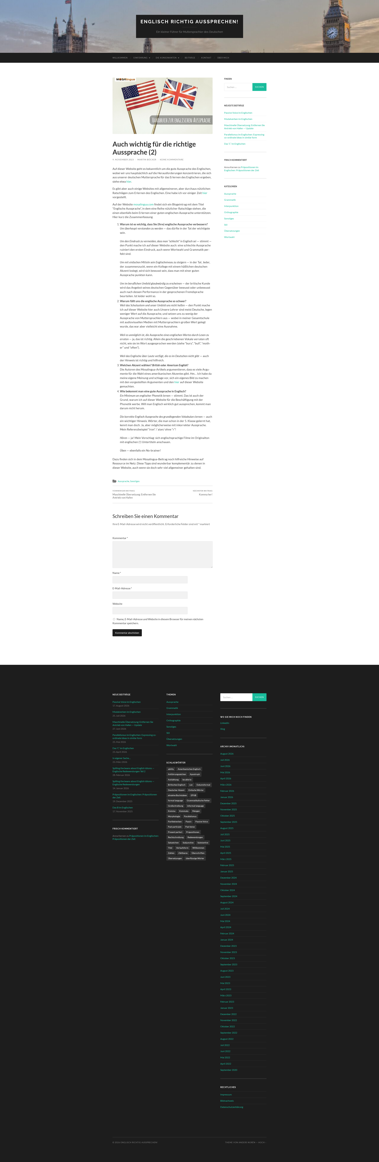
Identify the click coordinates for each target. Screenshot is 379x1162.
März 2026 (225, 784)
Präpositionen (192, 832)
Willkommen (120, 58)
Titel (170, 848)
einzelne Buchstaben (177, 795)
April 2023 (225, 989)
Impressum (226, 1094)
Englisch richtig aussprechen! (189, 21)
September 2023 (228, 964)
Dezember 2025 (228, 803)
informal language (195, 806)
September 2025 (228, 821)
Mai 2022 (225, 1057)
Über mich (223, 58)
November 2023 (228, 952)
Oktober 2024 (227, 890)
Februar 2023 (227, 1001)
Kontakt (206, 58)
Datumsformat (203, 784)
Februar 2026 (227, 790)
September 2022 (228, 1032)
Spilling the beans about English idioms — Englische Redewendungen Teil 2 (133, 770)
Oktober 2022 (227, 1026)
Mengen (196, 811)
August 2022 (226, 1038)
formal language (175, 800)
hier (128, 181)
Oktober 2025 (227, 815)
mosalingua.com (143, 204)
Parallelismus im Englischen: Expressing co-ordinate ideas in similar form (244, 136)
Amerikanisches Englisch (189, 769)
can (191, 784)
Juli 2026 (225, 759)
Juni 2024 (225, 914)
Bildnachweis (227, 1100)
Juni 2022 (225, 1051)
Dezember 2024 (228, 877)
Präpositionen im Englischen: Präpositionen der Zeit (241, 169)
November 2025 (228, 809)
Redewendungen (195, 837)
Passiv (188, 821)
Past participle (174, 826)
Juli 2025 (225, 834)
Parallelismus (190, 816)
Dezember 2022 (228, 1014)
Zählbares (183, 853)
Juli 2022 (225, 1045)
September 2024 (228, 896)
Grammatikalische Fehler (198, 800)
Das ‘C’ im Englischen (234, 143)
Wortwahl (229, 237)
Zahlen (171, 853)
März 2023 (225, 995)
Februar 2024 (227, 933)
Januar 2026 (226, 797)
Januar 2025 (226, 871)
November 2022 (228, 1020)
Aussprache (123, 481)
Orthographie (231, 212)
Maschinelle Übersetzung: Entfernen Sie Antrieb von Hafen (134, 494)
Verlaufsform (182, 848)
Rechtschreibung (176, 837)
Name (117, 572)
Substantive (202, 842)
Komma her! (203, 493)
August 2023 (226, 970)
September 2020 (228, 1069)
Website (117, 603)
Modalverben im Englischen (238, 118)
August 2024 (226, 902)
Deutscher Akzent (176, 790)
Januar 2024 (226, 939)
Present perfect (175, 832)
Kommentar (120, 538)
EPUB (193, 795)
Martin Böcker (146, 159)
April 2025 (225, 852)
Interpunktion (231, 206)
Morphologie (174, 816)
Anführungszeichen (177, 774)
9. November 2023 (123, 159)
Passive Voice (201, 821)
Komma (171, 811)
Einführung (141, 58)
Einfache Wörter (196, 790)
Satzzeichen (173, 842)
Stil (225, 224)
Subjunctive (188, 842)
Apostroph (195, 774)
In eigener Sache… (122, 758)
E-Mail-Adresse (122, 588)
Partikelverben (175, 821)
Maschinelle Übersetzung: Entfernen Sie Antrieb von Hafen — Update (244, 127)
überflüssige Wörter (195, 858)
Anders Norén (247, 1142)
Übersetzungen (232, 230)
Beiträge (190, 58)
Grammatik (230, 199)
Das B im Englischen (123, 807)
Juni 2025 (225, 840)
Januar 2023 (226, 1007)
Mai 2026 (225, 772)
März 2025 (225, 859)
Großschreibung (175, 806)
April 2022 (225, 1063)
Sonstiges (135, 481)
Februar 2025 (227, 865)
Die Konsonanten (166, 58)
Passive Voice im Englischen (238, 112)
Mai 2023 (225, 983)
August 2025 (226, 828)
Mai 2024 (225, 921)
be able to (187, 779)
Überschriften (198, 853)
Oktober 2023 (227, 958)
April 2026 (225, 778)
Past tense (190, 826)
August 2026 (226, 753)
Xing (222, 728)
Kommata (183, 811)
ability (171, 769)
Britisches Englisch (176, 784)
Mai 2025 (225, 846)
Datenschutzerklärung (231, 1106)
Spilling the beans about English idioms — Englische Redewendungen (133, 783)
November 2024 (228, 883)
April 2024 (225, 927)
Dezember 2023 (228, 945)
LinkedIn (224, 722)
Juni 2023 (225, 976)
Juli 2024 (225, 908)
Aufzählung (173, 779)
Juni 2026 (225, 766)
